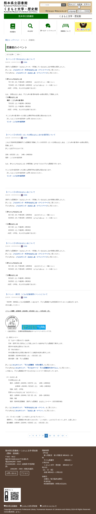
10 (50, 436)
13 (62, 436)
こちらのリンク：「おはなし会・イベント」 (29, 410)
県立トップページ (12, 40)
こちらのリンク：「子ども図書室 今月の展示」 (27, 365)
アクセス (50, 11)
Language (72, 11)
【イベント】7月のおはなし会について (20, 59)
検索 (63, 5)
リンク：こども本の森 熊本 (16, 121)
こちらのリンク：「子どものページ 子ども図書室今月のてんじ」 (36, 368)
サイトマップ (61, 11)
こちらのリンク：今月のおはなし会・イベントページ (31, 70)
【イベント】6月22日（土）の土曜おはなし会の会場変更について (30, 135)
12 (58, 436)
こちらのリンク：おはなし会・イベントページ (31, 73)
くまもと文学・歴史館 (70, 16)
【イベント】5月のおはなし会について (20, 243)
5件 (18, 54)
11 (54, 436)
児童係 (25, 62)
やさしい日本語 (84, 11)
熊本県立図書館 (26, 16)
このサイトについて (49, 506)
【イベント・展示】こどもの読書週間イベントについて (26, 294)
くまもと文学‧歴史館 (29, 506)
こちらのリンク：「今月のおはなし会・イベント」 (28, 407)
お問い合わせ (11, 473)
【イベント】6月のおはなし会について (20, 192)
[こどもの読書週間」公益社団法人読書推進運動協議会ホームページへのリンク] (34, 327)
